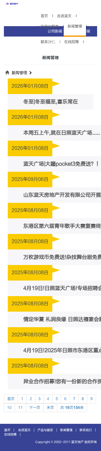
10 (9, 407)
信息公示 (55, 41)
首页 (44, 16)
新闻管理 (19, 73)
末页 (50, 407)
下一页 (34, 407)
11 (20, 407)
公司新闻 (55, 31)
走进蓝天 (64, 16)
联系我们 (86, 430)
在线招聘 (71, 42)
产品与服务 (45, 430)
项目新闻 (83, 31)
